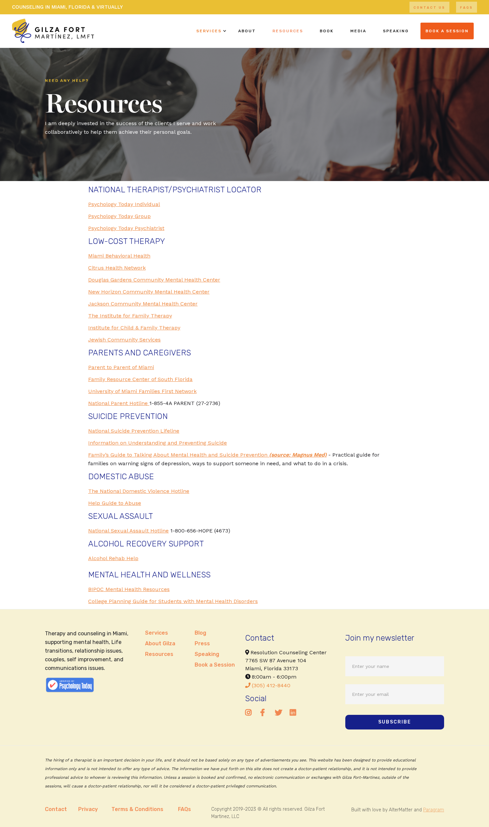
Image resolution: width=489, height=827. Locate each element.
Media (358, 31)
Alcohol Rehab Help (113, 558)
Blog (200, 633)
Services (209, 31)
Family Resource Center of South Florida (140, 379)
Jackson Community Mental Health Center (143, 304)
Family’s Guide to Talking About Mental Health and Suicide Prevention (207, 455)
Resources (287, 31)
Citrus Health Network (117, 268)
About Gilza (160, 643)
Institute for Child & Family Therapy (134, 327)
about (247, 31)
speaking (396, 31)
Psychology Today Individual (124, 204)
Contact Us (429, 8)
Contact (56, 809)
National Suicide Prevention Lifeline (133, 431)
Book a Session (215, 665)
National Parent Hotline (118, 403)
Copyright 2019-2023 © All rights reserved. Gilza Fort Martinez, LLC (268, 812)
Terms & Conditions (137, 809)
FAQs (466, 8)
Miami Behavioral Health (119, 256)
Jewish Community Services (124, 339)
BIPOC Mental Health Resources (129, 589)
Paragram (433, 810)
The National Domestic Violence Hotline (138, 491)
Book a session (447, 31)
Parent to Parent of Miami (121, 367)
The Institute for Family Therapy (130, 315)
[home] (53, 31)
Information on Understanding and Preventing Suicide (157, 443)
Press (202, 643)
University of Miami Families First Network (142, 391)
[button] (209, 31)
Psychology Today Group (119, 216)
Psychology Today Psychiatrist (126, 228)
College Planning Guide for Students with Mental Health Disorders (173, 601)
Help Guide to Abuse (114, 503)
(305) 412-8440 (267, 685)
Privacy (88, 809)
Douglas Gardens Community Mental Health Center (154, 280)
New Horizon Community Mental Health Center (149, 292)
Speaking (207, 654)
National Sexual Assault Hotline (128, 530)
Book (327, 31)
